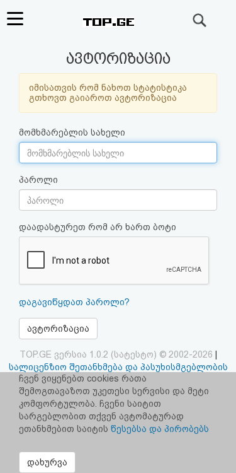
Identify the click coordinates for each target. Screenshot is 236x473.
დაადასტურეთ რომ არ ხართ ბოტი (97, 227)
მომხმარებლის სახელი (72, 132)
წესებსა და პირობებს (160, 429)
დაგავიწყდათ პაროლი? (74, 302)
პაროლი (38, 180)
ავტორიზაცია (58, 329)
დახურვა (47, 462)
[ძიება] (200, 20)
